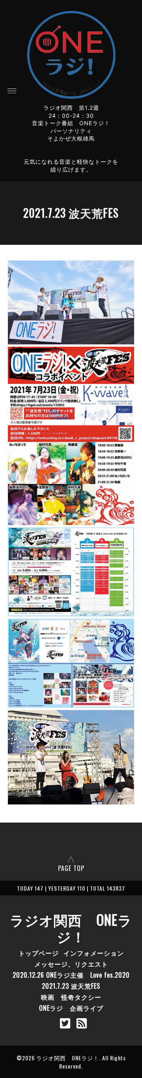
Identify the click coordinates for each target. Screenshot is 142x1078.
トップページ (39, 953)
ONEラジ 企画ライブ (71, 1008)
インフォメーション (94, 953)
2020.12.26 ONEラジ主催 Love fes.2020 (71, 975)
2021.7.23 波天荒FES (71, 986)
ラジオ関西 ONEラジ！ (71, 927)
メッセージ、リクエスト (71, 964)
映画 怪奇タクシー (71, 997)
